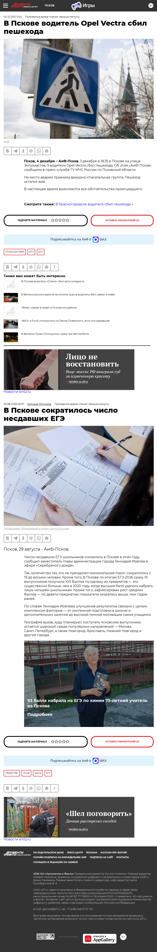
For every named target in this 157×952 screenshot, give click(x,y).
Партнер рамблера (68, 936)
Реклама (91, 852)
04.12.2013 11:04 (13, 16)
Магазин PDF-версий (114, 852)
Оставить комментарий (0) (122, 220)
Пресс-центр (75, 852)
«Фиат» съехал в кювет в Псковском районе (49, 307)
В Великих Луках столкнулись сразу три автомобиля (55, 333)
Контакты (122, 857)
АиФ (6, 141)
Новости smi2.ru (17, 392)
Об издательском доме (48, 852)
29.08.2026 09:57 (14, 404)
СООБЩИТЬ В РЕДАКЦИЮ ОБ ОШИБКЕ (55, 862)
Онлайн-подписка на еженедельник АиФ (59, 857)
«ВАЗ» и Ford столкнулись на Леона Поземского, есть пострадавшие (65, 320)
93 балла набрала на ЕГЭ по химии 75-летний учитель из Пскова (87, 703)
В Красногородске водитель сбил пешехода (93, 204)
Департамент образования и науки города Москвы (36, 528)
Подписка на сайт (101, 857)
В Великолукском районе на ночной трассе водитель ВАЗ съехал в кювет (68, 294)
